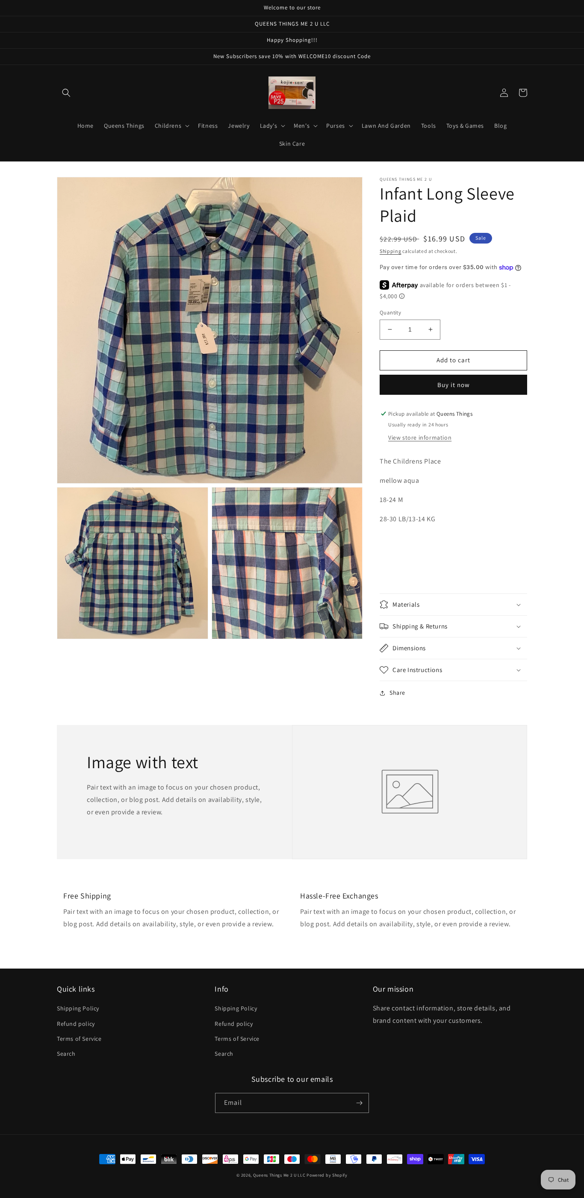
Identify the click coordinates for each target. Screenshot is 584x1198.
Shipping (390, 251)
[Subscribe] (359, 1103)
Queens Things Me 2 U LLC (279, 1175)
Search (66, 1053)
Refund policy (76, 1024)
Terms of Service (79, 1038)
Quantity (390, 312)
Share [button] (397, 692)
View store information (419, 437)
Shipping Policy (78, 1008)
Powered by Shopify (327, 1175)
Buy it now (453, 385)
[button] (66, 92)
